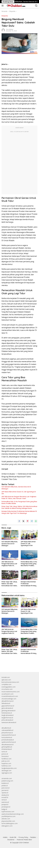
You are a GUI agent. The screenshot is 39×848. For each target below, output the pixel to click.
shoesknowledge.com (9, 699)
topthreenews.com (8, 812)
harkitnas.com (6, 766)
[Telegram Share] (31, 521)
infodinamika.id (7, 749)
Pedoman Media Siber (24, 840)
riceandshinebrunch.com (10, 696)
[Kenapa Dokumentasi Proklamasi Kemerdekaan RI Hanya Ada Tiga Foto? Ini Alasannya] (29, 575)
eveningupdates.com (8, 687)
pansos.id (5, 754)
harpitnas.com (6, 763)
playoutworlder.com (8, 821)
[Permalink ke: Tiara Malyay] (3, 30)
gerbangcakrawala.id (8, 711)
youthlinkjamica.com (8, 816)
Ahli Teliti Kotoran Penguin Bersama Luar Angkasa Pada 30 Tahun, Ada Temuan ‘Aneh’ (19, 497)
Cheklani (26, 843)
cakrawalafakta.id (7, 730)
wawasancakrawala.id (9, 722)
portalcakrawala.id (8, 740)
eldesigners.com (7, 826)
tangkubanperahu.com (9, 768)
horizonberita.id (7, 737)
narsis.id (4, 752)
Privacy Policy (23, 837)
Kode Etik (13, 837)
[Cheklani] (15, 5)
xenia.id (4, 800)
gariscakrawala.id (7, 708)
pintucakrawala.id (7, 720)
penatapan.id (6, 807)
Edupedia (5, 16)
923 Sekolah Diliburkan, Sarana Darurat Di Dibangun (16, 488)
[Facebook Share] (19, 521)
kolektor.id (5, 783)
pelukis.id (5, 786)
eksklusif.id (5, 795)
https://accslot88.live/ (9, 665)
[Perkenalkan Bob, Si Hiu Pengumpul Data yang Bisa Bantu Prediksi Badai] (29, 555)
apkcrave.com (6, 680)
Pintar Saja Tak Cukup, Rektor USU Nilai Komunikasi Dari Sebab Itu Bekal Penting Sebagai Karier (19, 507)
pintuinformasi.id (7, 733)
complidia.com (6, 684)
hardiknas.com (6, 759)
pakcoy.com (6, 761)
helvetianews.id (7, 713)
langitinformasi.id (7, 718)
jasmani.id (5, 790)
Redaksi (33, 837)
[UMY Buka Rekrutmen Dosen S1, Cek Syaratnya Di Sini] (29, 535)
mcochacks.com (7, 689)
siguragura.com (7, 773)
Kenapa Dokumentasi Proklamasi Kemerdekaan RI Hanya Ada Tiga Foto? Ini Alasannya (19, 512)
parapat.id (5, 804)
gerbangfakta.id (7, 747)
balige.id (4, 809)
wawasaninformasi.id (9, 735)
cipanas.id (5, 793)
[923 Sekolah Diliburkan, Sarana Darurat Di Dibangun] (10, 535)
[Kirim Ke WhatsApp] (35, 521)
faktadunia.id (6, 703)
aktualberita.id (6, 728)
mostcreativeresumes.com (11, 692)
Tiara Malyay (9, 29)
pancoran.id (5, 788)
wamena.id (5, 802)
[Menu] (3, 5)
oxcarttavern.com (7, 694)
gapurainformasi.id (8, 706)
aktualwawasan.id (7, 744)
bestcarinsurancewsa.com (10, 682)
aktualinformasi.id (7, 701)
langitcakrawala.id (7, 715)
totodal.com (6, 677)
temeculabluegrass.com (10, 823)
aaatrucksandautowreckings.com (13, 814)
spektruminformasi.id (9, 742)
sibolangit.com (6, 771)
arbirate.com (6, 819)
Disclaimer (11, 840)
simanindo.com (7, 778)
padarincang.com (7, 781)
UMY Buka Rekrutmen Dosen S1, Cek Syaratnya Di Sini (19, 493)
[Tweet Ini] (23, 521)
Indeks (5, 837)
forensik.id (5, 756)
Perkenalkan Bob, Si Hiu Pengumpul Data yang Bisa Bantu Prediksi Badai (19, 502)
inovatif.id (5, 797)
